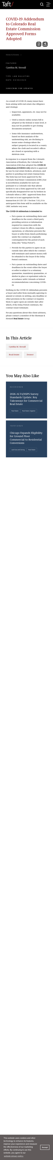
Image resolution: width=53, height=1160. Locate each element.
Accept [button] (45, 1147)
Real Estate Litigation (28, 411)
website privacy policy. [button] (14, 1156)
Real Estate (14, 355)
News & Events (12, 55)
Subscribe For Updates (19, 88)
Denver (30, 355)
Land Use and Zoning (18, 450)
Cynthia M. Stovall (16, 68)
